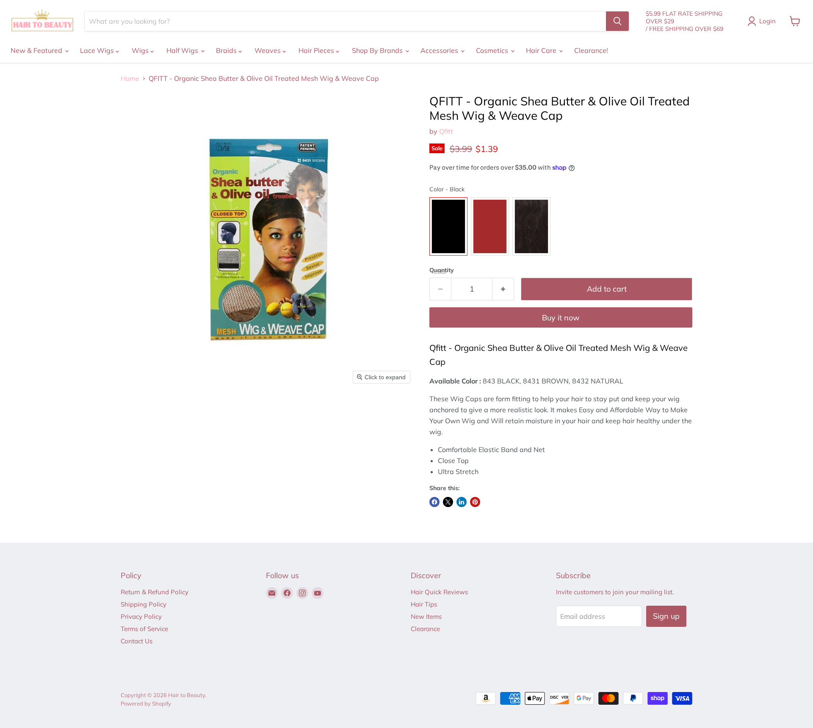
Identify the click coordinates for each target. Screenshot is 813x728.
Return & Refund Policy (154, 592)
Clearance (425, 629)
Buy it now (561, 318)
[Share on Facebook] (434, 502)
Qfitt (446, 131)
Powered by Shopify (146, 703)
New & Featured (37, 50)
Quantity (441, 270)
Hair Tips (424, 604)
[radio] (448, 226)
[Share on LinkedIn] (461, 502)
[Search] (617, 21)
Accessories (440, 50)
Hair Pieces (317, 50)
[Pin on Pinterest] (475, 502)
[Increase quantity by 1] (503, 289)
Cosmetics (493, 50)
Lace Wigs (98, 50)
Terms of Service (144, 629)
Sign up (666, 616)
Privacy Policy (141, 616)
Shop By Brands (378, 50)
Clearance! (591, 50)
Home (130, 78)
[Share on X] (448, 502)
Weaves (268, 50)
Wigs (141, 50)
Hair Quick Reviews (439, 592)
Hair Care (542, 50)
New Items (426, 616)
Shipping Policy (143, 604)
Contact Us (136, 641)
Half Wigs (183, 50)
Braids (227, 50)
